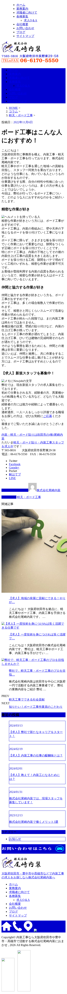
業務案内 (22, 8)
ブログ (20, 32)
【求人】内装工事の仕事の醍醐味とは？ (36, 755)
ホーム (20, 4)
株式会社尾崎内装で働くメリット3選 (33, 821)
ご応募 (47, 416)
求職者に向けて (26, 12)
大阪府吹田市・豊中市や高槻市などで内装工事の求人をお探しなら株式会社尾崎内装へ (32, 875)
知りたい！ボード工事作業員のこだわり (36, 706)
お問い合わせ (25, 28)
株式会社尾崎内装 (48, 490)
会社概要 (22, 24)
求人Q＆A (30, 20)
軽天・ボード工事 (21, 115)
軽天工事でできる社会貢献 (27, 699)
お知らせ (15, 838)
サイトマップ (25, 36)
